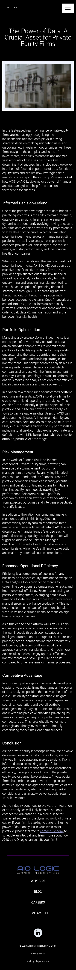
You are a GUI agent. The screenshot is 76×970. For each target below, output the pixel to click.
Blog (38, 891)
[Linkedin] (38, 933)
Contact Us (38, 913)
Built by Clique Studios (38, 961)
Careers (38, 902)
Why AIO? (38, 881)
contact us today (51, 831)
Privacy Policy (38, 953)
